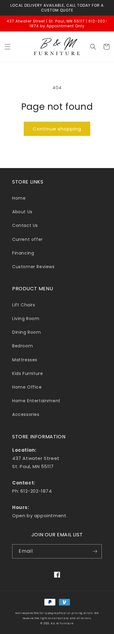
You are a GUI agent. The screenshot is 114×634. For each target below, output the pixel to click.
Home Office (27, 387)
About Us (22, 212)
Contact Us (25, 225)
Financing (23, 253)
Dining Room (26, 332)
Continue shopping (57, 129)
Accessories (26, 414)
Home (19, 198)
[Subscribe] (95, 551)
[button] (7, 46)
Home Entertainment (36, 401)
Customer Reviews (33, 267)
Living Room (26, 318)
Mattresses (24, 360)
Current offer (27, 239)
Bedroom (22, 346)
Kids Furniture (27, 373)
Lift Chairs (23, 305)
